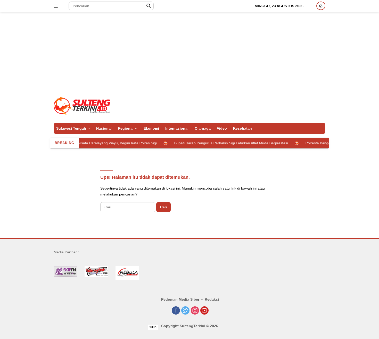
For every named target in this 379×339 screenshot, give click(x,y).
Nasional (104, 128)
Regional (126, 128)
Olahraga (203, 128)
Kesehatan (242, 128)
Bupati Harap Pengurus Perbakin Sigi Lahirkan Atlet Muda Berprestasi (225, 143)
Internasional (176, 128)
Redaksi (212, 299)
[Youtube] (204, 310)
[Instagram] (195, 310)
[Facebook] (176, 310)
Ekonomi (151, 128)
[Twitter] (185, 310)
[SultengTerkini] (82, 106)
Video (222, 128)
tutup (153, 327)
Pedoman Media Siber (180, 299)
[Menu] (57, 6)
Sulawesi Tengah (71, 128)
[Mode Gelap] (320, 6)
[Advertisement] (189, 53)
